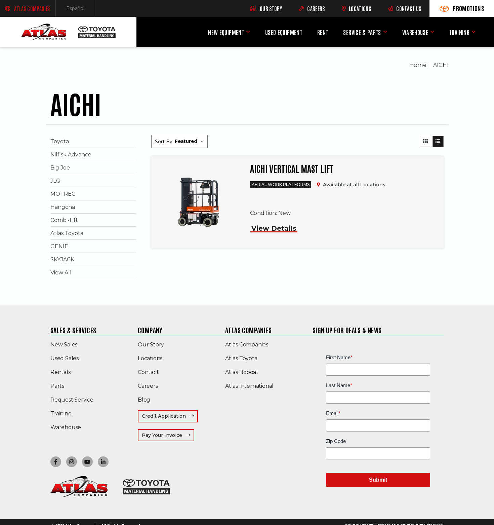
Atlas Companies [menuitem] (248, 330)
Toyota (59, 141)
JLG (55, 181)
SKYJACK (62, 259)
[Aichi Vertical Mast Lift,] (197, 202)
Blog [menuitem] (144, 400)
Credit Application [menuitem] (164, 416)
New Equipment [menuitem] (226, 32)
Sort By (163, 141)
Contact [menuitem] (148, 372)
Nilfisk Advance (70, 154)
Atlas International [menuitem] (249, 386)
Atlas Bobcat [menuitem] (241, 372)
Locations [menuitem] (150, 358)
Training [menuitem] (459, 32)
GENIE (59, 246)
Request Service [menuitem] (71, 400)
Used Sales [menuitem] (64, 358)
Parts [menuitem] (57, 386)
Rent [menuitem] (322, 32)
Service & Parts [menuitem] (362, 32)
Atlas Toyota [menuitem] (241, 358)
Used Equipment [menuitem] (283, 32)
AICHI (441, 65)
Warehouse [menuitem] (415, 32)
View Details (273, 228)
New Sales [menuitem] (63, 344)
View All (61, 272)
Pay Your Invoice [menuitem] (168, 435)
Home (417, 65)
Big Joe (60, 167)
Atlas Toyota (66, 233)
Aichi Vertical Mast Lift (292, 168)
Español (80, 9)
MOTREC (62, 194)
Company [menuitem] (150, 330)
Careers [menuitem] (148, 386)
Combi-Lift (64, 220)
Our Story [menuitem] (151, 344)
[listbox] (189, 141)
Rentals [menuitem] (60, 372)
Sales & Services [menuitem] (73, 330)
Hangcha (62, 207)
